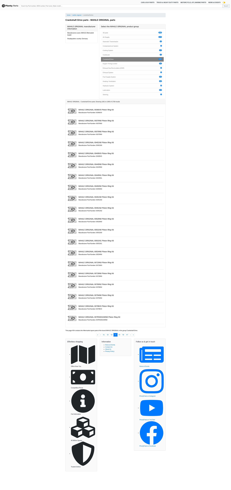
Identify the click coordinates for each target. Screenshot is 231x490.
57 (127, 335)
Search (226, 6)
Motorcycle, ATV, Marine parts (193, 2)
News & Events (214, 2)
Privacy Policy (109, 351)
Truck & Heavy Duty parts (167, 2)
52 (108, 335)
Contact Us (108, 347)
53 (111, 335)
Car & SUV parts (147, 2)
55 (119, 335)
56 (123, 335)
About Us (108, 349)
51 (104, 335)
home (68, 15)
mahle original (76, 15)
